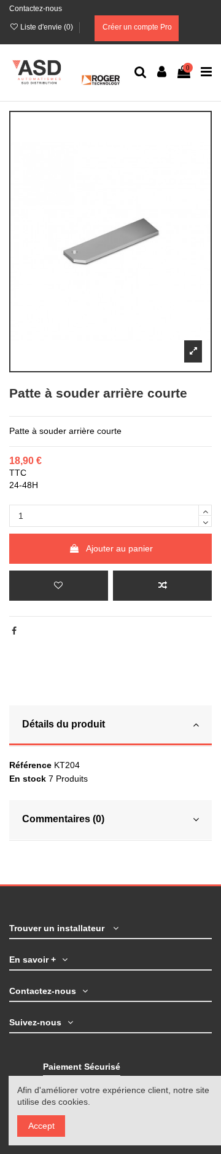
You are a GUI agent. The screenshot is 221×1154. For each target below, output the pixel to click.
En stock (27, 778)
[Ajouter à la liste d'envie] (58, 586)
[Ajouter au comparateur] (162, 586)
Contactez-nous (35, 8)
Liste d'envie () (46, 27)
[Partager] (14, 631)
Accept (41, 1126)
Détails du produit (63, 724)
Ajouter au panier (119, 548)
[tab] (110, 726)
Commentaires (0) (63, 819)
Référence (30, 765)
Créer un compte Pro (136, 27)
